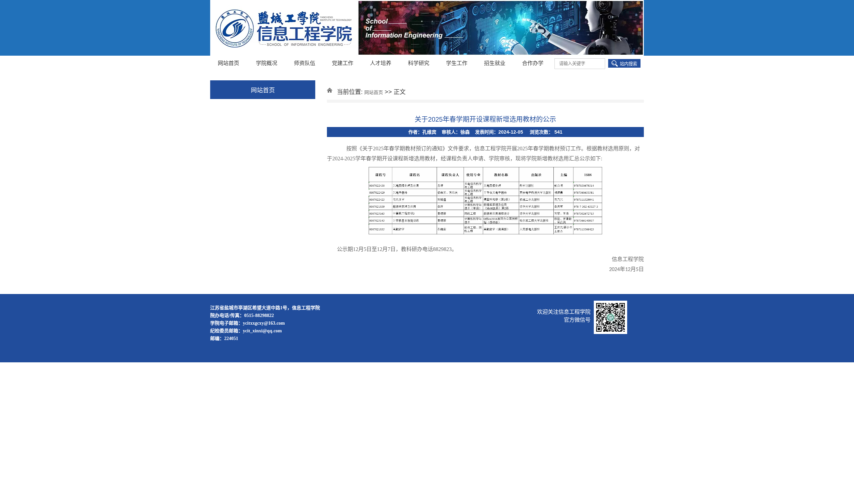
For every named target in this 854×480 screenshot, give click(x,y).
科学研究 (418, 63)
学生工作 (456, 63)
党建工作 (342, 63)
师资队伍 (304, 63)
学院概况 (266, 63)
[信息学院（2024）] (427, 28)
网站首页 (228, 63)
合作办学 (532, 63)
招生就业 (494, 63)
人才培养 (380, 63)
